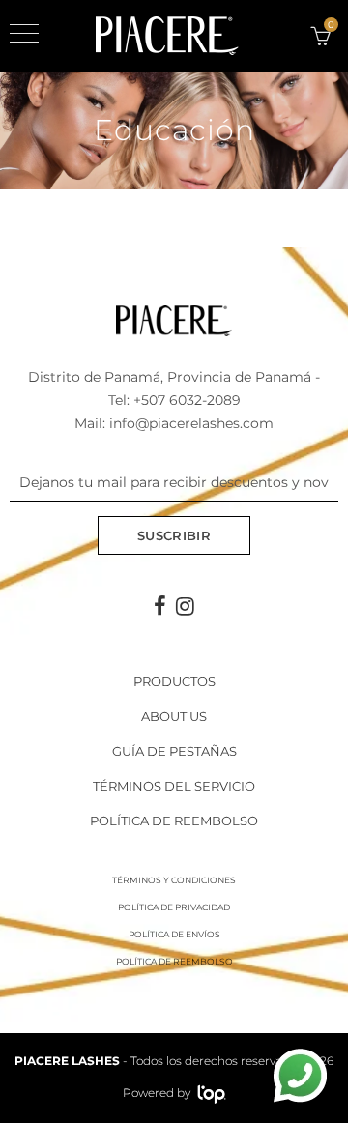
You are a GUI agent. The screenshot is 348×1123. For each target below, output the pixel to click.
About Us (174, 716)
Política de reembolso (174, 820)
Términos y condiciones (174, 880)
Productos (174, 681)
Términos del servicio (174, 785)
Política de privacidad (174, 907)
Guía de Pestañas (174, 751)
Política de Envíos (174, 934)
